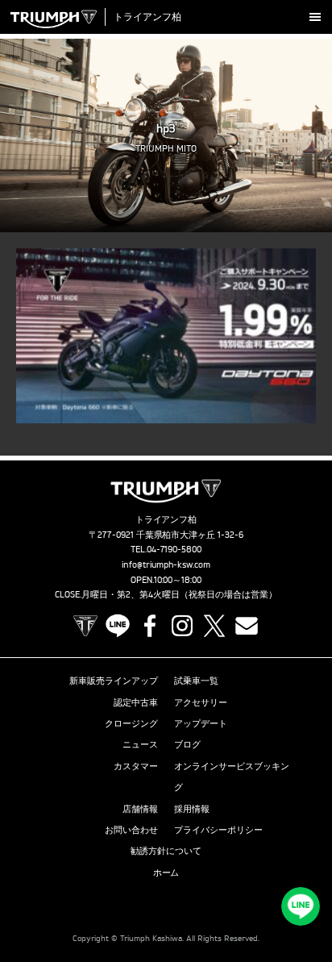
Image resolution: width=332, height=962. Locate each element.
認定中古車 (136, 702)
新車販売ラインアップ (113, 680)
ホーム (166, 872)
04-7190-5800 (174, 549)
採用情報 (192, 808)
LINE (118, 626)
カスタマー (136, 766)
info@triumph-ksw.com (166, 564)
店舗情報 (140, 808)
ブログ (187, 744)
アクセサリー (200, 702)
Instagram (182, 626)
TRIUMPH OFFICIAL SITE (85, 626)
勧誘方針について (166, 850)
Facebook (150, 626)
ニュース (140, 744)
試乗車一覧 (196, 680)
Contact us (246, 626)
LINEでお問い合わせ (300, 906)
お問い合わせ (131, 829)
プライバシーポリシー (218, 829)
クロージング (131, 723)
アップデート (200, 723)
